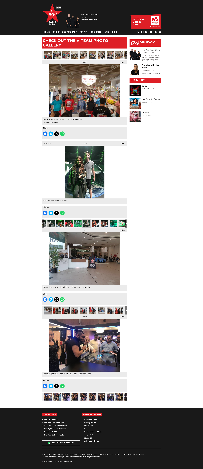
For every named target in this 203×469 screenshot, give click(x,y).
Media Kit (88, 438)
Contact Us (88, 435)
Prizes (86, 429)
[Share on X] (56, 133)
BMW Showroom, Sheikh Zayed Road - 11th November (48, 310)
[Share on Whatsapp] (62, 133)
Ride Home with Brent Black (55, 426)
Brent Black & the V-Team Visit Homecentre (48, 55)
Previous (46, 143)
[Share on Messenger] (51, 133)
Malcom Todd (146, 115)
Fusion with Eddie (51, 432)
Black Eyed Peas (147, 102)
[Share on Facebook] (45, 133)
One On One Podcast (65, 32)
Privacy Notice (90, 423)
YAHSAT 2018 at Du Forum (51, 223)
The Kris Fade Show (52, 420)
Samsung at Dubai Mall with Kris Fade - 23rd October (48, 397)
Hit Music (138, 80)
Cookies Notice (90, 420)
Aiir (55, 461)
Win (107, 32)
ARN (49, 461)
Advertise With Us (91, 441)
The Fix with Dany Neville (54, 435)
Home (46, 32)
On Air (83, 32)
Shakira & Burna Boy (149, 89)
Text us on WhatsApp (62, 443)
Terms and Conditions (93, 432)
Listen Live (88, 426)
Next (122, 62)
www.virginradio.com (91, 457)
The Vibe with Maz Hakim (54, 423)
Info (114, 32)
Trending (96, 32)
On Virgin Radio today (143, 43)
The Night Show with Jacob (55, 429)
